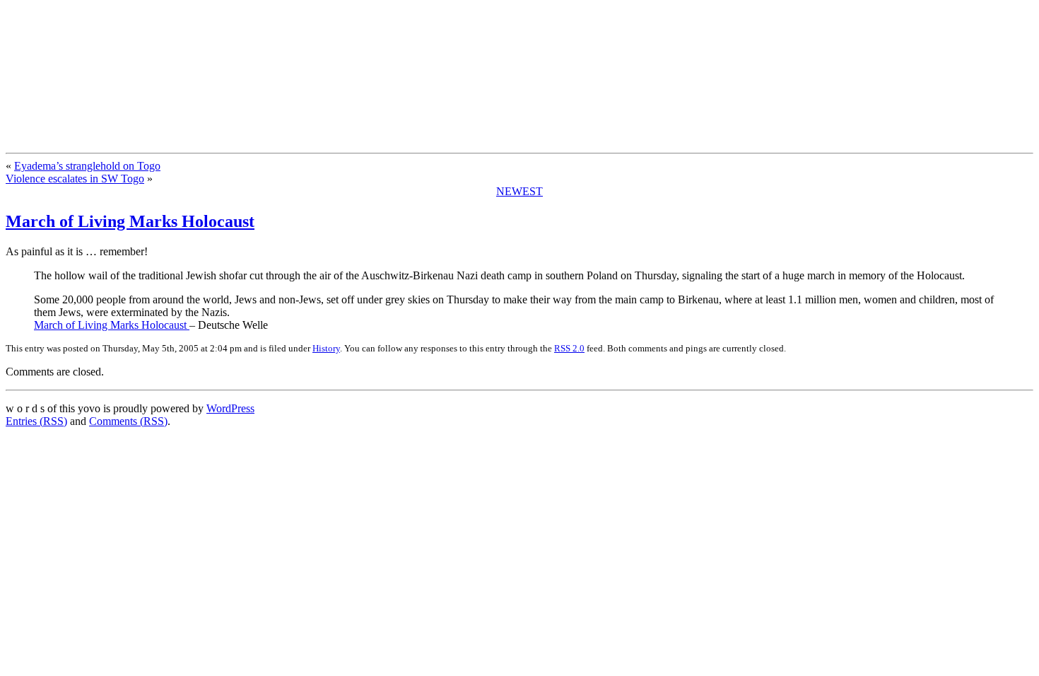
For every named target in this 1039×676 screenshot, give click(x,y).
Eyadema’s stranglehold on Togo (87, 166)
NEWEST (519, 191)
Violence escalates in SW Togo (75, 179)
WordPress (230, 408)
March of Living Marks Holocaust (130, 221)
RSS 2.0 (569, 348)
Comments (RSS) (128, 421)
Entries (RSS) (36, 421)
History (326, 348)
